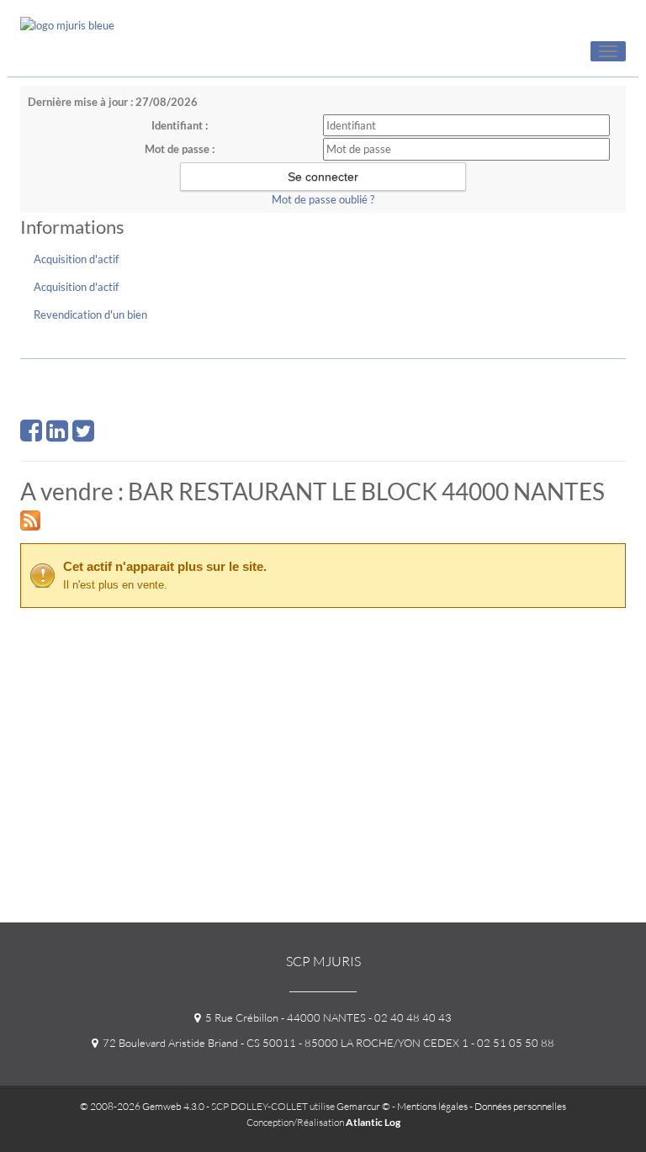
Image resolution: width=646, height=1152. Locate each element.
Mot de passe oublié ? (323, 199)
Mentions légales (432, 1106)
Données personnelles (520, 1106)
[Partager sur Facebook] (31, 435)
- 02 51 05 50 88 (511, 1042)
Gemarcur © (363, 1106)
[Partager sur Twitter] (83, 435)
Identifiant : (179, 125)
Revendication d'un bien (90, 314)
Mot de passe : (179, 149)
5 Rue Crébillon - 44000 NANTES (283, 1017)
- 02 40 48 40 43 (409, 1017)
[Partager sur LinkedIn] (57, 435)
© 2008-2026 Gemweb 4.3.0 (142, 1106)
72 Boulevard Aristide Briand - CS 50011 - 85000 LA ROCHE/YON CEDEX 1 (283, 1042)
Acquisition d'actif (76, 259)
